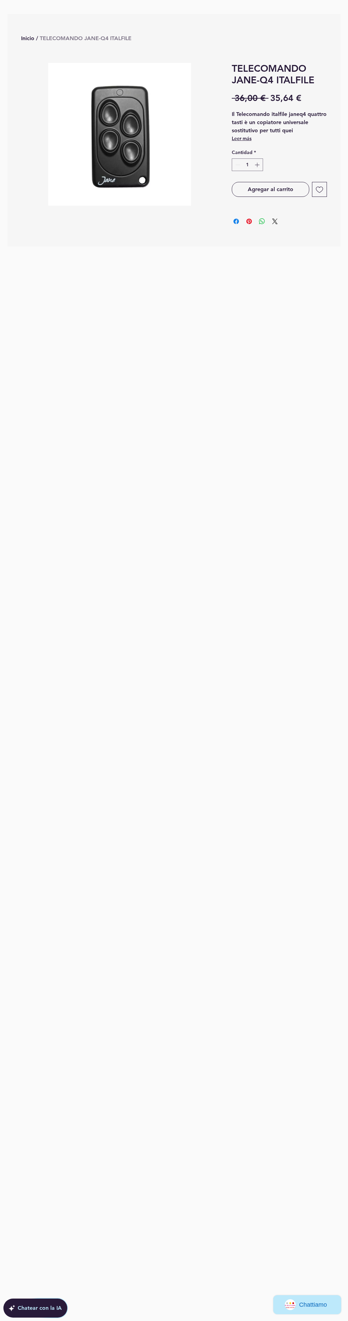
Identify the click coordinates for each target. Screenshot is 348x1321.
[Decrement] (237, 165)
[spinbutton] (247, 165)
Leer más (241, 138)
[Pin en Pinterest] (249, 221)
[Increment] (258, 165)
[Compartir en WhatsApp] (262, 221)
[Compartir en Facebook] (236, 221)
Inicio (27, 38)
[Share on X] (275, 221)
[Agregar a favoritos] (319, 189)
